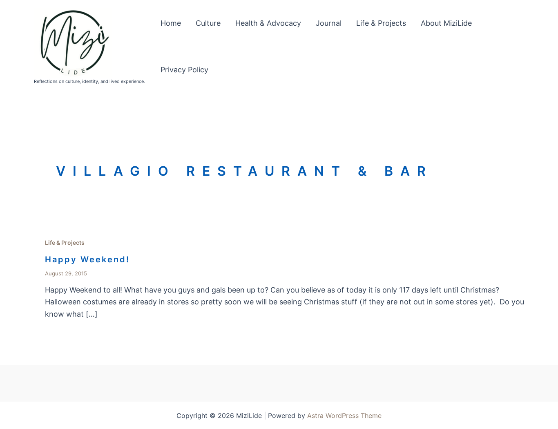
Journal (328, 23)
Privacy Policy (184, 69)
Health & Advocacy (268, 23)
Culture (208, 23)
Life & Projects (381, 23)
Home (171, 23)
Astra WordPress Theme (344, 415)
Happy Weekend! (87, 259)
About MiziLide (446, 23)
